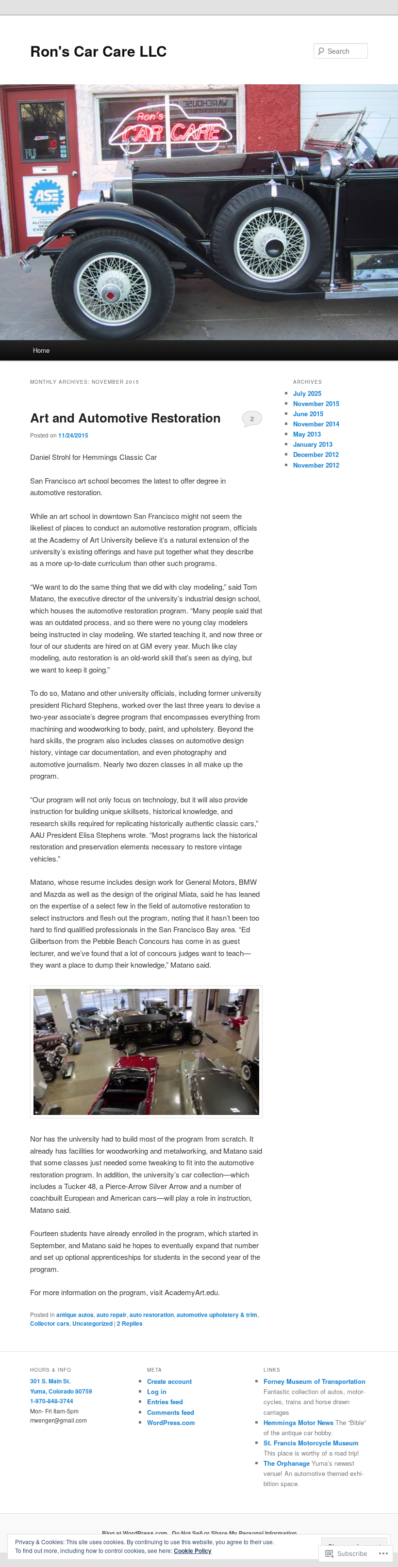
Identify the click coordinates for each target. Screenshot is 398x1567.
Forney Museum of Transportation (314, 1381)
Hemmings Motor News (298, 1422)
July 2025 (307, 393)
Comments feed (170, 1412)
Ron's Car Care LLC (98, 50)
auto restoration (152, 1314)
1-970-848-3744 (51, 1400)
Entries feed (165, 1401)
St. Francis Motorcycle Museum (311, 1442)
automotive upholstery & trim (217, 1314)
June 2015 (308, 413)
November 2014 (316, 423)
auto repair (112, 1314)
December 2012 (316, 454)
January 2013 (312, 444)
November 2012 (316, 465)
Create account (169, 1381)
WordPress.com (171, 1422)
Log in (156, 1391)
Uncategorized (92, 1323)
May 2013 (307, 434)
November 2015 (316, 403)
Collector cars (49, 1323)
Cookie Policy (193, 1550)
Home (41, 350)
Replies (130, 1323)
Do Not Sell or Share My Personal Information (234, 1533)
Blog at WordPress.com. (135, 1533)
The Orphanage (287, 1463)
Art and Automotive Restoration (125, 417)
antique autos (75, 1314)
